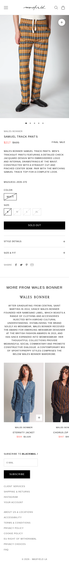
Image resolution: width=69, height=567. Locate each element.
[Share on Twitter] (21, 264)
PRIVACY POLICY (14, 528)
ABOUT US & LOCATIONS (18, 512)
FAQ (6, 549)
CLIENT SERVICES (14, 486)
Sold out (34, 225)
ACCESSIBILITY (13, 517)
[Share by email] (32, 264)
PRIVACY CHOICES (15, 544)
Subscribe (17, 474)
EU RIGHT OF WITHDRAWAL (20, 539)
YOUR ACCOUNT (13, 502)
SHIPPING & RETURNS (17, 491)
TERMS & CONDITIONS (17, 523)
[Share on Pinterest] (26, 264)
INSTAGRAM (11, 497)
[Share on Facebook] (15, 264)
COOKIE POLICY (13, 533)
